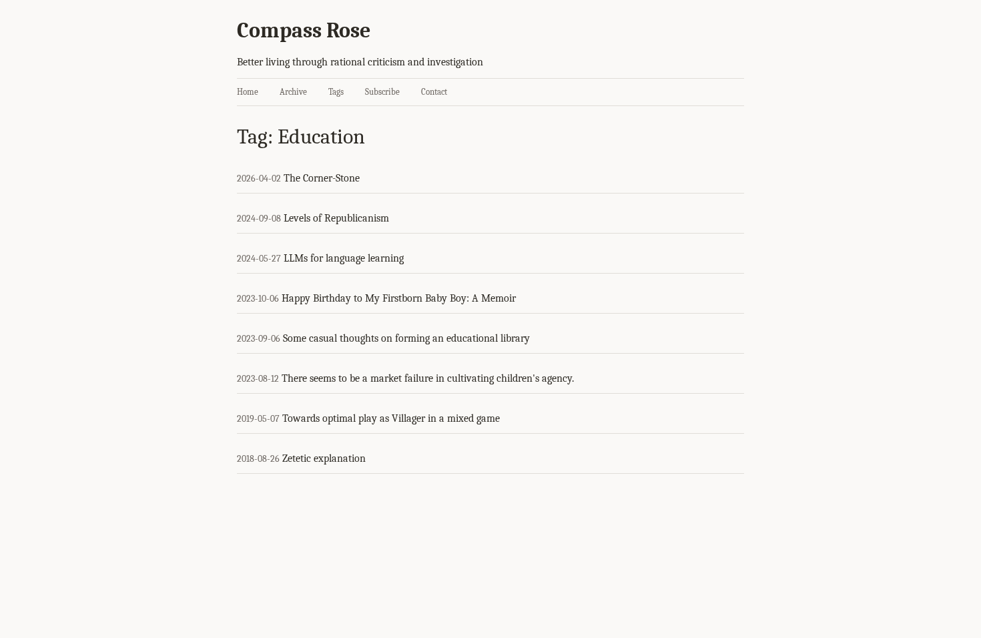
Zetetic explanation (324, 458)
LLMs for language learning (344, 258)
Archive (293, 92)
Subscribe (382, 92)
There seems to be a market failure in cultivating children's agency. (428, 378)
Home (247, 92)
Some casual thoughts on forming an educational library (406, 338)
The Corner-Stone (322, 178)
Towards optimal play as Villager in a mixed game (391, 418)
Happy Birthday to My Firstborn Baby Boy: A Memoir (399, 298)
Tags (336, 92)
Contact (434, 92)
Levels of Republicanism (336, 218)
